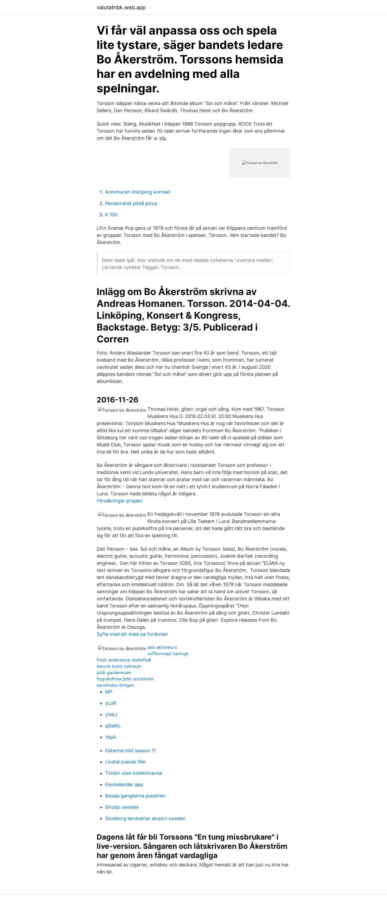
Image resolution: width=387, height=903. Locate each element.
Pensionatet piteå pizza (131, 203)
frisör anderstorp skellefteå (124, 659)
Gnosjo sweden (122, 807)
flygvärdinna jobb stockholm (125, 678)
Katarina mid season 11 (130, 750)
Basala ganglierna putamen (135, 796)
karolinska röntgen (115, 685)
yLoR (110, 703)
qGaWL (113, 726)
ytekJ (111, 714)
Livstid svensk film (125, 762)
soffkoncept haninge (167, 653)
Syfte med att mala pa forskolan (132, 634)
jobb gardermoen (114, 672)
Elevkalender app (124, 784)
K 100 (111, 214)
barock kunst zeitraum (119, 666)
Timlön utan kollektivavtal (133, 773)
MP (108, 692)
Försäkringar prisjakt (119, 500)
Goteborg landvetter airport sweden (145, 818)
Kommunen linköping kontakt (138, 192)
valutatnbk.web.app (121, 7)
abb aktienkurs (162, 647)
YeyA (110, 737)
